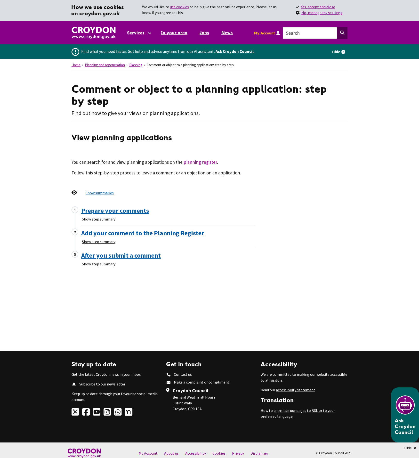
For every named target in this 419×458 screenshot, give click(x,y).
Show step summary (98, 219)
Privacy (238, 453)
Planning (135, 65)
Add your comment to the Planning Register (142, 233)
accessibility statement (295, 389)
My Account (264, 33)
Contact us (183, 374)
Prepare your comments (115, 210)
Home (76, 65)
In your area (174, 32)
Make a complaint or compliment (201, 382)
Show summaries (100, 192)
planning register (200, 162)
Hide (336, 51)
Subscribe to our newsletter (102, 384)
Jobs (204, 32)
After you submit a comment (121, 255)
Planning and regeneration (105, 65)
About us (171, 453)
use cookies (179, 6)
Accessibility (195, 453)
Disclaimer (259, 453)
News (227, 32)
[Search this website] (342, 33)
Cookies (219, 453)
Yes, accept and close (318, 6)
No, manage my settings (321, 12)
